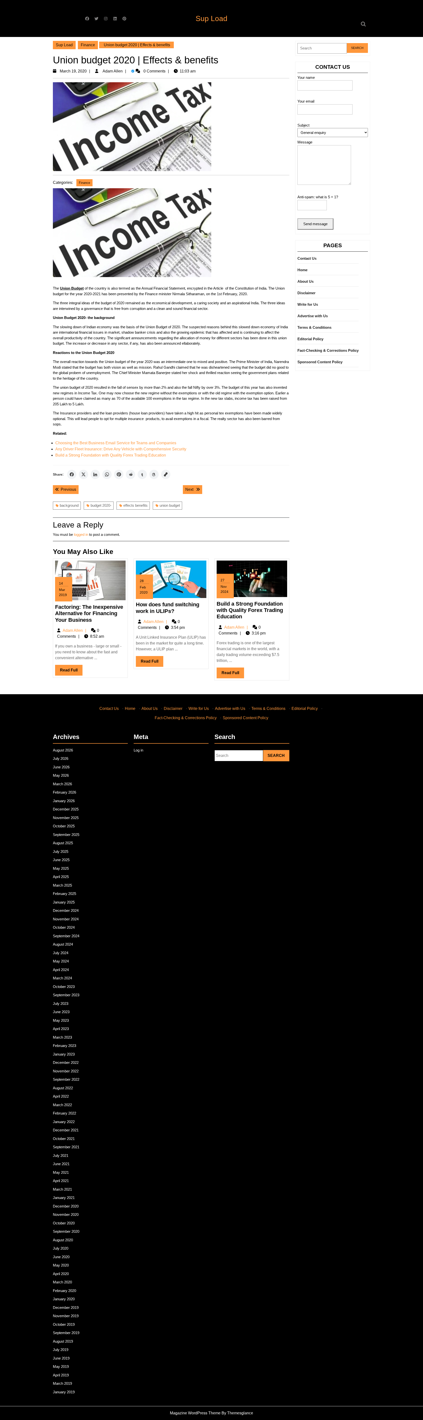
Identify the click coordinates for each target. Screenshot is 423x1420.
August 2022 (63, 1088)
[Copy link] (165, 474)
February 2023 (64, 1046)
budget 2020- (101, 505)
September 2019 (66, 1333)
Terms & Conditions (314, 327)
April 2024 (61, 970)
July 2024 (60, 953)
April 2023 (61, 1029)
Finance (88, 45)
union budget (170, 505)
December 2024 (66, 910)
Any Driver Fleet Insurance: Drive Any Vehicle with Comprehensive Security (120, 449)
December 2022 (66, 1062)
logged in (81, 534)
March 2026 (62, 784)
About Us (305, 281)
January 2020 (64, 1299)
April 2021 (61, 1181)
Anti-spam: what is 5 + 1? (317, 197)
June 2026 (61, 767)
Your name (306, 77)
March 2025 (62, 885)
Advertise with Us (312, 316)
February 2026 (64, 792)
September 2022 (66, 1079)
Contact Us (307, 258)
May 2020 (61, 1265)
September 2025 (66, 835)
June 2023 (61, 1012)
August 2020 (63, 1240)
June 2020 (61, 1257)
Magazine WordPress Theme (195, 1413)
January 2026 (64, 801)
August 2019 (63, 1341)
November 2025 (66, 818)
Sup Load (211, 18)
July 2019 (60, 1350)
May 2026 (61, 775)
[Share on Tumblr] (142, 474)
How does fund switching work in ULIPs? (167, 607)
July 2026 (60, 758)
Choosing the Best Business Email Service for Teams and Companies (115, 443)
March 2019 (62, 1383)
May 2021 (61, 1172)
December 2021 (66, 1130)
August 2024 (63, 944)
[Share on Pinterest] (118, 474)
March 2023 (62, 1037)
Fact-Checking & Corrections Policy (328, 350)
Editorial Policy (310, 339)
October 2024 (64, 927)
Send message (315, 224)
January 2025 (64, 902)
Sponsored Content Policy (319, 362)
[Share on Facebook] (71, 474)
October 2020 (64, 1223)
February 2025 (64, 894)
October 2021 (64, 1139)
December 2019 (66, 1307)
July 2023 (60, 1003)
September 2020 (66, 1231)
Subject (303, 125)
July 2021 (60, 1155)
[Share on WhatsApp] (107, 474)
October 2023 (64, 987)
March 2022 (62, 1105)
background (69, 505)
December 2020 (66, 1206)
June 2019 (61, 1358)
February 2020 (64, 1291)
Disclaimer (306, 293)
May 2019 (61, 1366)
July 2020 (60, 1248)
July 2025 (60, 851)
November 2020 (66, 1214)
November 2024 (66, 919)
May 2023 (61, 1020)
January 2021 (64, 1198)
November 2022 (66, 1071)
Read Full (71, 672)
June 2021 (61, 1164)
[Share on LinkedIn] (95, 474)
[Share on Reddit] (130, 474)
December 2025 (66, 809)
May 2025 (61, 868)
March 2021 (62, 1189)
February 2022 (64, 1113)
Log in (138, 750)
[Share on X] (83, 474)
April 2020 (61, 1274)
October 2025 (64, 826)
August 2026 (63, 750)
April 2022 (61, 1096)
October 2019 (64, 1324)
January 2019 (64, 1392)
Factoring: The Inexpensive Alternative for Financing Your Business (89, 613)
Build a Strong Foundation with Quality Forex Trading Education (110, 455)
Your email (305, 101)
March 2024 (62, 978)
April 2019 (61, 1375)
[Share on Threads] (154, 474)
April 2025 (61, 877)
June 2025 (61, 860)
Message (304, 142)
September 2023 (66, 995)
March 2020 (62, 1282)
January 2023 (64, 1054)
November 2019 (66, 1316)
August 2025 (63, 843)
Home (302, 270)
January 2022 (64, 1122)
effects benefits (135, 505)
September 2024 (66, 936)
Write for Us (307, 304)
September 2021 (66, 1147)
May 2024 (61, 961)
